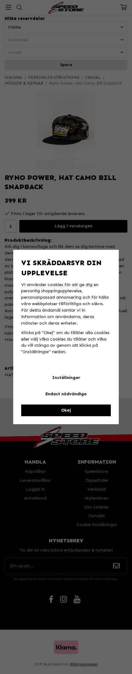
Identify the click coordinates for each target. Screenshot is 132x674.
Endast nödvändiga (66, 394)
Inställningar (66, 377)
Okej (66, 410)
